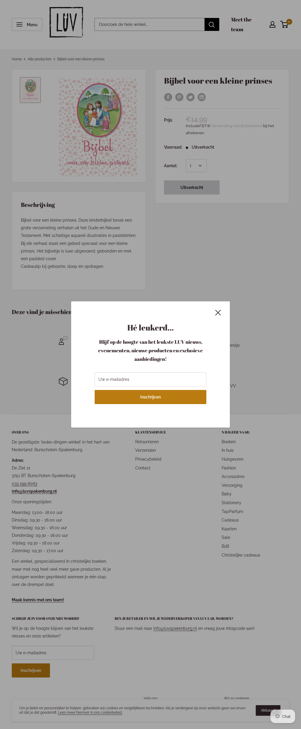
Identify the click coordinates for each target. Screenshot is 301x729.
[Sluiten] (218, 312)
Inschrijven (150, 397)
